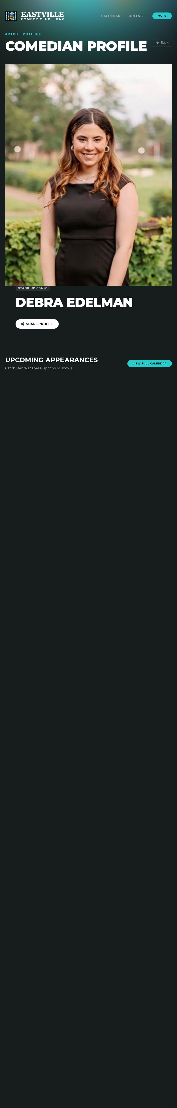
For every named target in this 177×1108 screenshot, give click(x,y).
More (162, 15)
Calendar (110, 16)
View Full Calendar (150, 363)
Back (164, 43)
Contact (136, 16)
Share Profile (40, 324)
